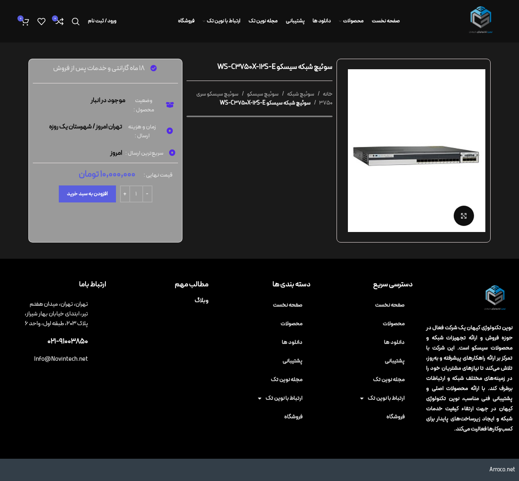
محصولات (394, 323)
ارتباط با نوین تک (386, 398)
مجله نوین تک (389, 379)
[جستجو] (76, 21)
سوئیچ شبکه (300, 94)
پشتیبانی (395, 361)
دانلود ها (394, 342)
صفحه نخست (390, 305)
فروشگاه (395, 417)
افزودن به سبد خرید (87, 194)
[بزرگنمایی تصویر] (464, 216)
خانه (327, 94)
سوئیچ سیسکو (262, 94)
